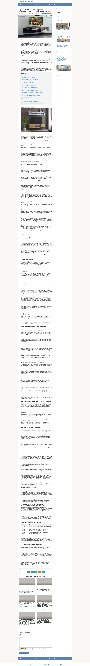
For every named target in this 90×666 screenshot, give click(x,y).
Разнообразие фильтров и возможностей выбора (32, 95)
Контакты (64, 4)
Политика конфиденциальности (55, 4)
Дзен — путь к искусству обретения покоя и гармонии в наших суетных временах (43, 586)
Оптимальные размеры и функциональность (30, 79)
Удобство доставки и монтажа (29, 93)
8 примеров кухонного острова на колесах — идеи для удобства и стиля (26, 603)
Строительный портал (26, 1)
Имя (20, 634)
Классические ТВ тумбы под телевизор (29, 85)
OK (61, 664)
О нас (27, 4)
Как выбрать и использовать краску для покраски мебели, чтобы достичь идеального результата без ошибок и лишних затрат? (44, 621)
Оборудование (60, 16)
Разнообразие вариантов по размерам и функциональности (32, 92)
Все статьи (22, 4)
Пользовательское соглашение (42, 4)
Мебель (33, 13)
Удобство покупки (27, 84)
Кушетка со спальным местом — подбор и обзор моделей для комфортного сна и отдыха (62, 72)
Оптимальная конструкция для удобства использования (32, 90)
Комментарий (21, 637)
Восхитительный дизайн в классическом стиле (30, 87)
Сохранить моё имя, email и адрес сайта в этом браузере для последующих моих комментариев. (36, 651)
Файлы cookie (32, 4)
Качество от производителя (28, 82)
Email (32, 634)
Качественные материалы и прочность (28, 77)
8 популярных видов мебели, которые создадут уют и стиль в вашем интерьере (63, 30)
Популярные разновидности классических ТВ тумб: (32, 101)
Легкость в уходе (25, 80)
